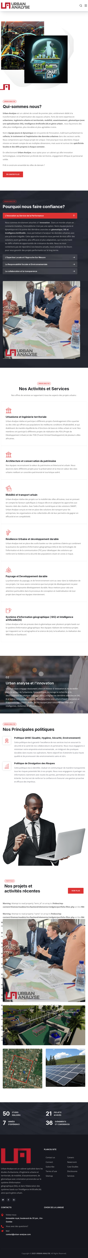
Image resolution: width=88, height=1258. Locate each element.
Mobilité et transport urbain (21, 494)
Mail (7, 1231)
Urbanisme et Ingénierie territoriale (26, 416)
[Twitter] (3, 1200)
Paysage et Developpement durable (26, 576)
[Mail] (2, 1231)
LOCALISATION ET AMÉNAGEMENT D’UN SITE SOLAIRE (64, 1078)
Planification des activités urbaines (29, 997)
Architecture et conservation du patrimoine (31, 461)
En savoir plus (12, 174)
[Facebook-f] (8, 1200)
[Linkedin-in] (14, 1200)
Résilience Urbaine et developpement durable (32, 539)
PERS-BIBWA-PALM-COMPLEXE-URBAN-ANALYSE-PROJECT (41, 1038)
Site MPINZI (14, 1083)
